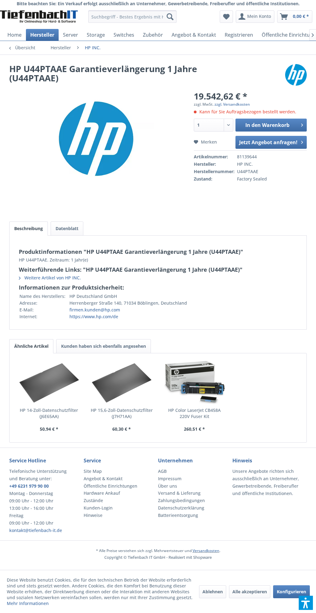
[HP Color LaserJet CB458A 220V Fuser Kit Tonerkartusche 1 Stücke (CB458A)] (194, 382)
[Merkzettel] (226, 16)
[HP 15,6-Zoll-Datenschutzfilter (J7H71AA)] (122, 382)
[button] (306, 603)
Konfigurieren (291, 592)
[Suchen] (170, 16)
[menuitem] (132, 16)
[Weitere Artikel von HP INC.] (296, 75)
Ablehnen (212, 592)
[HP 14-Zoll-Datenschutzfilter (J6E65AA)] (49, 382)
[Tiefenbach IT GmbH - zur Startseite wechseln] (39, 18)
